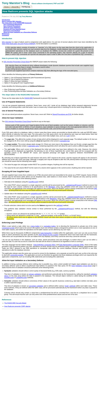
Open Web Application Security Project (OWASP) (19, 44)
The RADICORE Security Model (15, 303)
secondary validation (36, 286)
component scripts (8, 228)
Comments (5, 35)
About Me (15, 7)
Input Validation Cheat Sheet (81, 266)
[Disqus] (49, 334)
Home (6, 7)
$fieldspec (51, 187)
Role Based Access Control (48, 235)
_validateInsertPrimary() (73, 185)
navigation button (50, 226)
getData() (59, 205)
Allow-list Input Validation (11, 27)
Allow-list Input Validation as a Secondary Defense (20, 32)
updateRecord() (36, 193)
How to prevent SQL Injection (11, 21)
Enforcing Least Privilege (11, 30)
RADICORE (29, 98)
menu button (35, 226)
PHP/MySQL (26, 7)
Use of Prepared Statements (12, 24)
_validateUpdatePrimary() (75, 197)
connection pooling (16, 255)
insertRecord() (33, 182)
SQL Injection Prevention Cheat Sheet (17, 62)
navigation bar (65, 141)
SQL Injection (6, 42)
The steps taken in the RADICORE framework (17, 23)
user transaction (46, 233)
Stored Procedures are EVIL (62, 114)
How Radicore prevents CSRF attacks (17, 306)
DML (95, 188)
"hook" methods (69, 286)
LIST (68, 136)
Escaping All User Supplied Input (14, 29)
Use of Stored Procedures (11, 26)
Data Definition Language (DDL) (44, 245)
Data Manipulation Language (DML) (71, 245)
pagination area (33, 146)
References (5, 33)
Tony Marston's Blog (15, 3)
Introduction (6, 20)
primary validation (35, 274)
